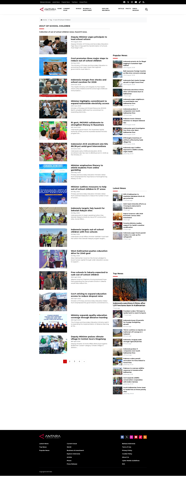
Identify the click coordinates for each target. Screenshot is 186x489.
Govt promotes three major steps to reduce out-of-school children (89, 59)
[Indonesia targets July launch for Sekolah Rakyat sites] (53, 216)
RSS (123, 464)
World (78, 8)
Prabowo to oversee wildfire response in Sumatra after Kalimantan (133, 370)
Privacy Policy (127, 450)
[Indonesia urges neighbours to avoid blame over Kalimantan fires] (117, 102)
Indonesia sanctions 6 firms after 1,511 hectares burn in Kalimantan (133, 92)
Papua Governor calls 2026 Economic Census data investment (133, 216)
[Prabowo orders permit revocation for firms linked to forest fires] (117, 361)
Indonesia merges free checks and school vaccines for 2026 (88, 81)
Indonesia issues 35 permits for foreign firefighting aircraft (133, 322)
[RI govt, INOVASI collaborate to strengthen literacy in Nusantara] (53, 130)
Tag (50, 20)
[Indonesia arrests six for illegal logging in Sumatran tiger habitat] (117, 64)
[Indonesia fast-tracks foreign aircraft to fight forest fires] (117, 83)
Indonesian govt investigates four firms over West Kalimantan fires (134, 130)
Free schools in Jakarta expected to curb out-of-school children (89, 273)
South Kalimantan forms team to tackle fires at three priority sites (134, 389)
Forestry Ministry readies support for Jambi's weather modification (133, 225)
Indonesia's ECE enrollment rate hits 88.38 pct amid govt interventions (89, 145)
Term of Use (126, 447)
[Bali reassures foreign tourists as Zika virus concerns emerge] (117, 74)
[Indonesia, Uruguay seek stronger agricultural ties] (117, 342)
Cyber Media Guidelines (131, 460)
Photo (128, 8)
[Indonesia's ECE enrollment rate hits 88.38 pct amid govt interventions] (53, 152)
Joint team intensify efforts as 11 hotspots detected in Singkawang (134, 206)
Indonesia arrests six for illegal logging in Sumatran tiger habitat (134, 63)
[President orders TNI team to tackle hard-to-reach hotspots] (117, 314)
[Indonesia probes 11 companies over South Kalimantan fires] (117, 112)
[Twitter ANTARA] (128, 2)
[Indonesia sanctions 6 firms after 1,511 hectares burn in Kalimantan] (117, 92)
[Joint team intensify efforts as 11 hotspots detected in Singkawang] (117, 207)
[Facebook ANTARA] (124, 2)
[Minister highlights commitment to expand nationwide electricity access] (53, 109)
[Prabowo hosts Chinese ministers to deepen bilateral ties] (117, 121)
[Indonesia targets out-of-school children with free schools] (53, 237)
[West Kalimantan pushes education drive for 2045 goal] (53, 259)
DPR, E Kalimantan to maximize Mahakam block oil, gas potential (134, 196)
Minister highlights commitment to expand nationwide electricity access (90, 102)
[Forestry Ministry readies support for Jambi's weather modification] (117, 226)
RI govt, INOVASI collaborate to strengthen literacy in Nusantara (87, 123)
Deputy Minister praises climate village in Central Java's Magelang (88, 337)
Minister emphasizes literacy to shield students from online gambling (87, 167)
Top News (75, 2)
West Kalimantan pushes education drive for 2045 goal (89, 252)
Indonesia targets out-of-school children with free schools (87, 230)
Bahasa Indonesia (45, 2)
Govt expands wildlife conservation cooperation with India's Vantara (133, 380)
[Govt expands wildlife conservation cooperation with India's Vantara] (117, 381)
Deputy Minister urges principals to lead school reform (89, 38)
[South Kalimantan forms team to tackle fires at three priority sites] (117, 390)
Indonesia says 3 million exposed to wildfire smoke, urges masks (133, 150)
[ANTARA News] (48, 9)
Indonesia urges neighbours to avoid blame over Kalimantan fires (133, 101)
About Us (125, 457)
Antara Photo (83, 2)
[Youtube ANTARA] (136, 2)
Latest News (56, 2)
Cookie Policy (127, 454)
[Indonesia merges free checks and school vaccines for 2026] (53, 88)
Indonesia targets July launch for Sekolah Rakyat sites (88, 209)
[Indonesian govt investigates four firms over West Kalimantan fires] (117, 131)
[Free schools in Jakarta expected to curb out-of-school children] (53, 280)
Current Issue (66, 9)
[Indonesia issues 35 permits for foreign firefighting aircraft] (117, 323)
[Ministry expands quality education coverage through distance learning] (53, 323)
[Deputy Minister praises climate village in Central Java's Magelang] (53, 344)
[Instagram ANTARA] (132, 2)
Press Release (136, 9)
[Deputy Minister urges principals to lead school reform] (53, 45)
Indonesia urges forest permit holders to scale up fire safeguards (134, 235)
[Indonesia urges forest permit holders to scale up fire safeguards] (117, 236)
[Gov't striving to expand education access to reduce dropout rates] (53, 302)
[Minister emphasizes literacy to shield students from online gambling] (53, 173)
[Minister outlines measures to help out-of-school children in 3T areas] (53, 195)
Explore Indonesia (106, 9)
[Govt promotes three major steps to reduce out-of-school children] (53, 66)
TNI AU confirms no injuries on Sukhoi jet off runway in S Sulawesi (134, 332)
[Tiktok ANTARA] (140, 2)
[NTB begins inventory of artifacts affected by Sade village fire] (117, 141)
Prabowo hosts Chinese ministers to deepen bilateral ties (134, 121)
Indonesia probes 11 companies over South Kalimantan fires (131, 111)
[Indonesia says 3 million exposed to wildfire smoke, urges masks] (117, 150)
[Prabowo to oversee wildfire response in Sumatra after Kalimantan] (117, 371)
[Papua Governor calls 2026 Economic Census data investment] (117, 216)
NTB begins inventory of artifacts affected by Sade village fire (133, 140)
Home (59, 8)
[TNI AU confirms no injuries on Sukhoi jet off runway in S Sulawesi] (117, 333)
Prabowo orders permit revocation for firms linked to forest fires (134, 360)
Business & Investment (87, 9)
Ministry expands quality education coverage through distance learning (89, 316)
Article (121, 8)
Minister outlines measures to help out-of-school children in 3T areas (88, 188)
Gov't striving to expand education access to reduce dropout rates (88, 295)
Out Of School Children (62, 20)
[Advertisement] (130, 38)
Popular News (66, 2)
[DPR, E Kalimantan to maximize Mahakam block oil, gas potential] (117, 197)
